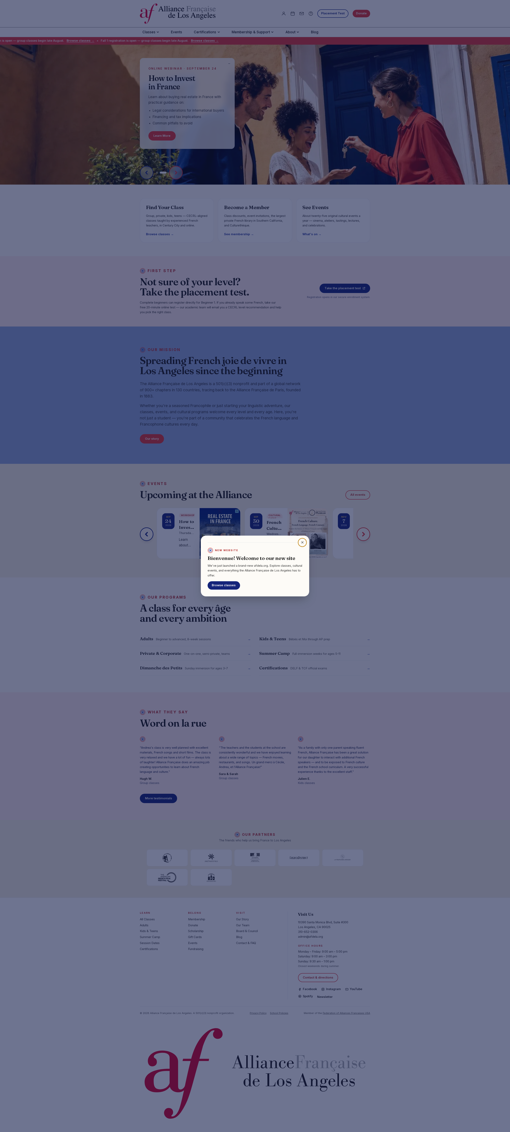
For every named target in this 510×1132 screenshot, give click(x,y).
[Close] (302, 542)
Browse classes (224, 585)
